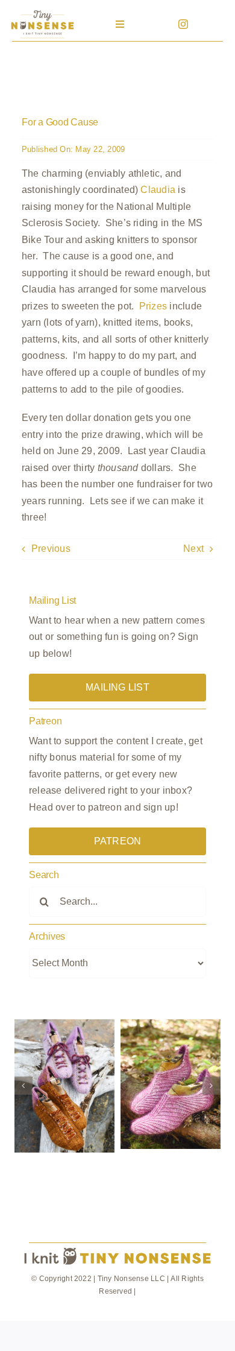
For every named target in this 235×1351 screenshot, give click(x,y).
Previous (50, 548)
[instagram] (183, 24)
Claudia (157, 190)
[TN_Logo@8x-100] (42, 12)
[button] (23, 1086)
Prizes (153, 306)
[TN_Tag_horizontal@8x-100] (117, 1248)
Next (193, 548)
